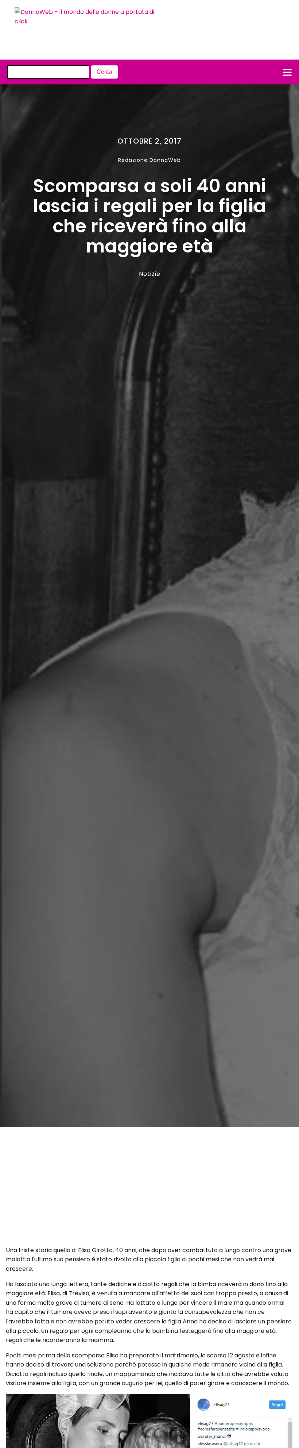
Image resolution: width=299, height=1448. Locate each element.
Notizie (149, 274)
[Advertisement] (135, 1188)
